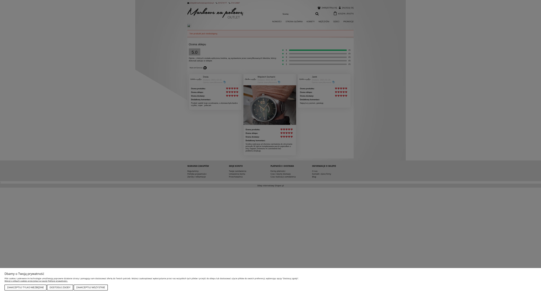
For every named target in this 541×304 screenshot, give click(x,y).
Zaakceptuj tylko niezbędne (25, 287)
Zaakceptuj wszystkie (90, 287)
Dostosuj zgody (60, 287)
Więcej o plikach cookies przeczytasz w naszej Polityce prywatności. (36, 281)
